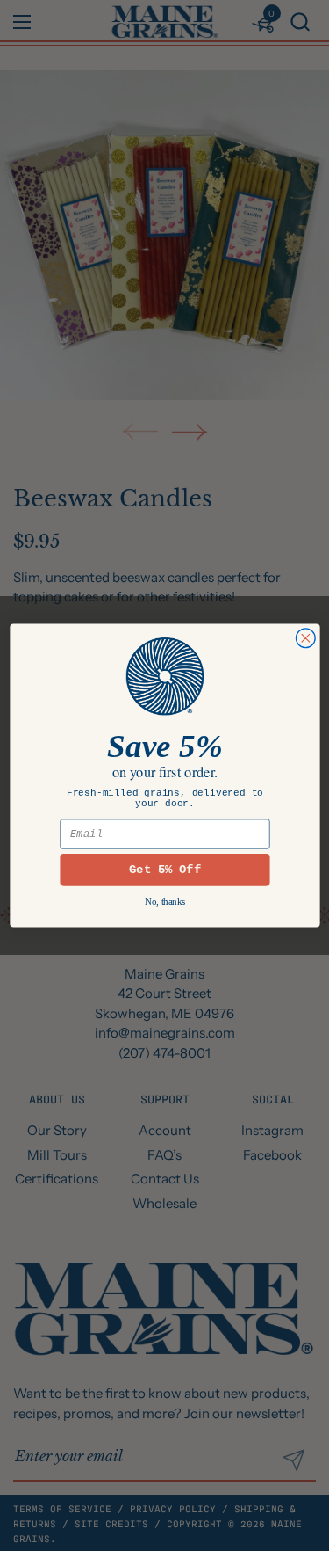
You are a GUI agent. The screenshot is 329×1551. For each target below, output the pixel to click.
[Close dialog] (305, 638)
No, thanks (164, 902)
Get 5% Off (165, 870)
